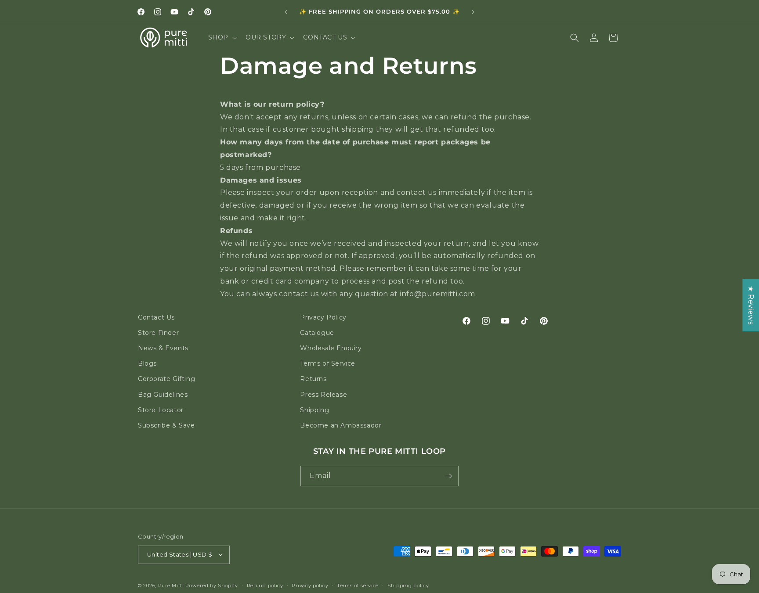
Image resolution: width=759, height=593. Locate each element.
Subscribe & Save (166, 425)
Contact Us (156, 317)
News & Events (163, 348)
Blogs (147, 363)
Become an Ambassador (340, 425)
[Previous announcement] (286, 12)
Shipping (314, 410)
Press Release (323, 395)
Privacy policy (310, 585)
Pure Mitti (171, 585)
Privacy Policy (323, 317)
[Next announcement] (473, 12)
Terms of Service (327, 363)
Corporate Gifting (166, 379)
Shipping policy (408, 585)
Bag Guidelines (163, 395)
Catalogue (317, 333)
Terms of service (358, 585)
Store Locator (161, 410)
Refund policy (265, 585)
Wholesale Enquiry (330, 348)
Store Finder (158, 333)
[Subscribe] (448, 476)
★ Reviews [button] (751, 304)
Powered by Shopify (211, 585)
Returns (313, 379)
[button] (221, 37)
